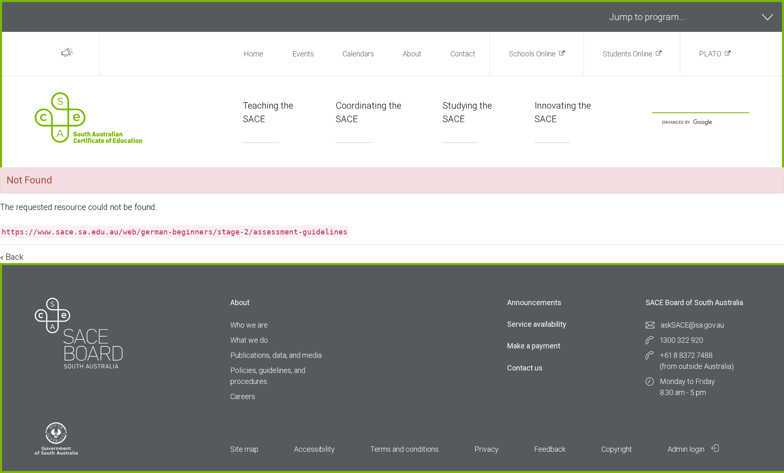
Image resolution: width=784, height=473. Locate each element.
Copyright (616, 449)
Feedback (550, 449)
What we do (249, 340)
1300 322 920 (681, 340)
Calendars (358, 53)
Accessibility (314, 449)
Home (253, 53)
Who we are (249, 325)
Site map (244, 449)
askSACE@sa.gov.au (692, 325)
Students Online (628, 53)
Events (303, 53)
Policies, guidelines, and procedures (267, 376)
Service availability (536, 324)
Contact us (525, 368)
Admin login (687, 449)
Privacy (486, 449)
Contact (462, 53)
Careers (242, 396)
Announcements (534, 302)
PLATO (710, 53)
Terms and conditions (404, 449)
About (412, 53)
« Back (11, 257)
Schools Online (532, 53)
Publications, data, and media (276, 355)
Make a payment (533, 345)
